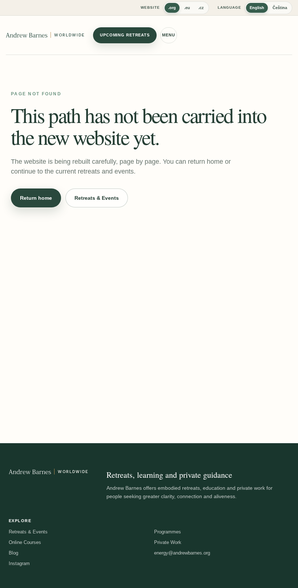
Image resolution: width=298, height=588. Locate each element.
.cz (201, 7)
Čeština (280, 7)
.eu (187, 7)
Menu (168, 35)
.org (172, 7)
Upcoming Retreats (125, 35)
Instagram (19, 563)
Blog (13, 553)
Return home (36, 198)
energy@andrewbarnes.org (182, 553)
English (257, 7)
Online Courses (25, 542)
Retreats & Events (96, 198)
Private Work (167, 542)
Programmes (167, 532)
